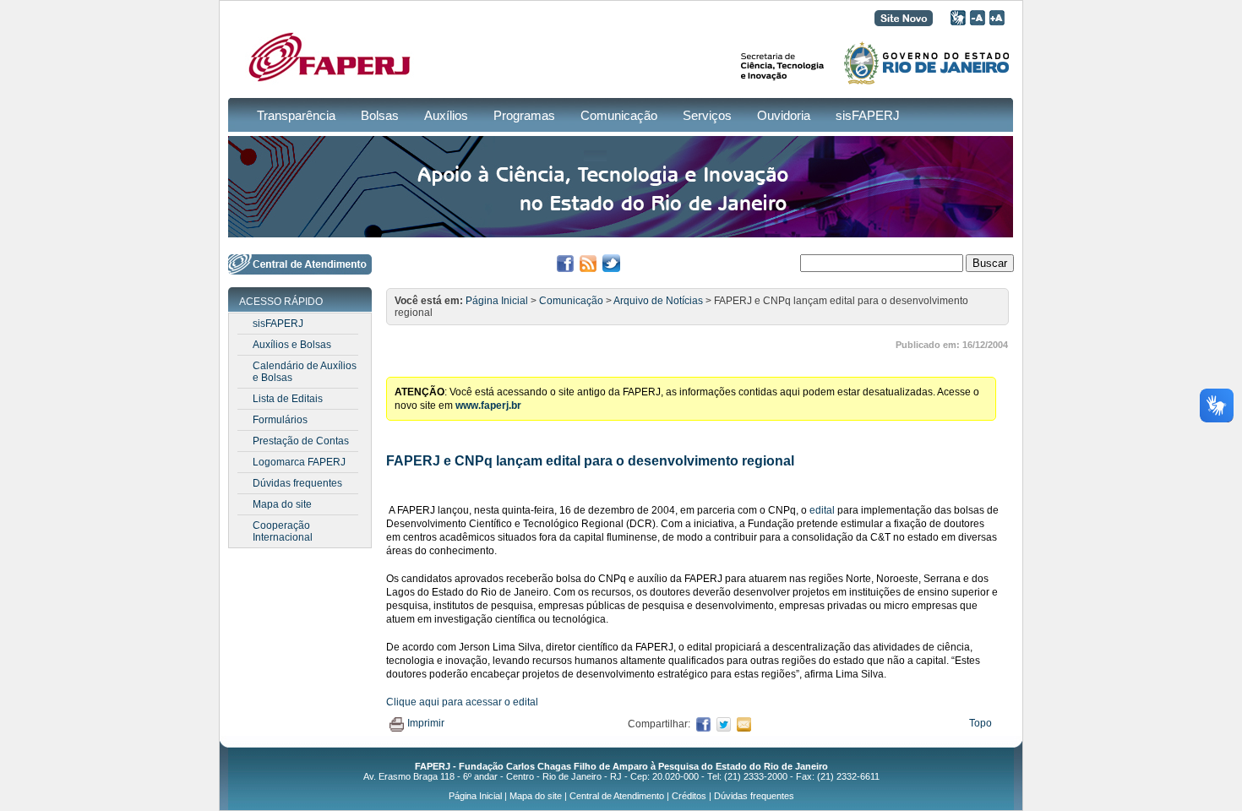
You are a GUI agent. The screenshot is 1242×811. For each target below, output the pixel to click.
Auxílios (446, 115)
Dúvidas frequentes (297, 483)
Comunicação (618, 115)
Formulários (280, 420)
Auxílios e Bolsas (292, 345)
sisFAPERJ (868, 115)
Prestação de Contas (301, 441)
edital (822, 510)
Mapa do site (282, 504)
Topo (980, 723)
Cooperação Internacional (283, 531)
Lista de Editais (288, 399)
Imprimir (425, 723)
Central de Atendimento (616, 796)
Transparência (296, 115)
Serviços (707, 115)
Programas (524, 115)
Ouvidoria (783, 115)
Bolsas (380, 115)
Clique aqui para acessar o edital (462, 702)
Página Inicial (497, 301)
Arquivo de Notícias (658, 301)
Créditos (689, 796)
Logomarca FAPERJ (299, 462)
